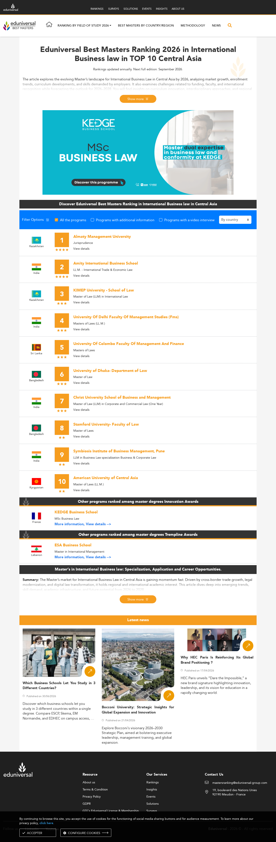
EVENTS (147, 9)
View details (81, 248)
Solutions (152, 804)
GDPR (87, 804)
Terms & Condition (95, 789)
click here (46, 823)
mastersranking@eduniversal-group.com (239, 783)
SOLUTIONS (131, 9)
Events (150, 797)
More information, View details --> (83, 524)
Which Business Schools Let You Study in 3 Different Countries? (59, 685)
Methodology (193, 25)
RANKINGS (97, 9)
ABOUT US (178, 9)
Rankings (152, 782)
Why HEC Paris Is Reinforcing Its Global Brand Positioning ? (217, 660)
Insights (151, 789)
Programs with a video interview (189, 220)
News (216, 25)
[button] (110, 26)
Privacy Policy (92, 797)
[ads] (138, 152)
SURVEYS (113, 9)
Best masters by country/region (146, 25)
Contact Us (214, 774)
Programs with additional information (125, 220)
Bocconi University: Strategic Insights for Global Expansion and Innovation (138, 710)
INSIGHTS (162, 9)
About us (89, 782)
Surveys (151, 811)
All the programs (73, 220)
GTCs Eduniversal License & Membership (111, 811)
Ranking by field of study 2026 (83, 26)
